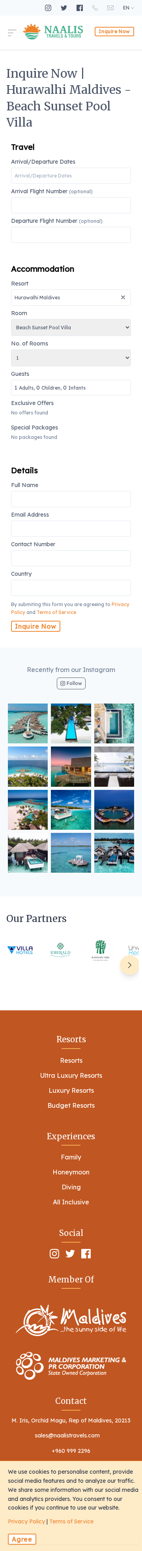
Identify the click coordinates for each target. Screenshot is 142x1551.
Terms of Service (56, 612)
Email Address (30, 515)
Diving (71, 1187)
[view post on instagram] (27, 723)
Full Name (24, 485)
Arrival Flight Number (52, 192)
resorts (71, 1060)
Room (19, 313)
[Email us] (111, 8)
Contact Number (33, 544)
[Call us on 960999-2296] (95, 8)
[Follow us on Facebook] (80, 8)
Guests (48, 381)
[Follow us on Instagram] (49, 8)
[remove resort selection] (124, 294)
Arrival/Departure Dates (43, 162)
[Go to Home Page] (53, 31)
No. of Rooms (29, 344)
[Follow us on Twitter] (65, 8)
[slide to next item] (130, 965)
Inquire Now (114, 31)
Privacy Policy (26, 1521)
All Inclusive (71, 1202)
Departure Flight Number (57, 221)
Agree (22, 1539)
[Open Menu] (15, 31)
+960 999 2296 (71, 1450)
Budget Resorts (71, 1105)
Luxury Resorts (71, 1090)
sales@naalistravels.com (67, 1435)
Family (71, 1157)
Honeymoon (71, 1172)
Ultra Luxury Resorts (71, 1075)
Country (21, 574)
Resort (19, 284)
